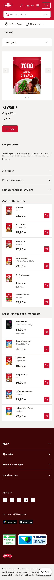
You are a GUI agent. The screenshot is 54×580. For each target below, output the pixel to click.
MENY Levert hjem (13, 464)
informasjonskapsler (36, 572)
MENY (6, 443)
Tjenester (8, 454)
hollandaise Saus (24, 408)
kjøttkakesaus (22, 275)
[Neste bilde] (48, 70)
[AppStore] (26, 522)
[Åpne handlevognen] (46, 5)
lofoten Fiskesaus (24, 391)
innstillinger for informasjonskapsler (36, 575)
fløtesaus (20, 357)
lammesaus (21, 258)
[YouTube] (19, 500)
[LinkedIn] (26, 500)
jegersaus (20, 241)
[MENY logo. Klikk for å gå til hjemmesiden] (8, 5)
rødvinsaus (21, 321)
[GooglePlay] (10, 522)
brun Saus (20, 224)
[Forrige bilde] (6, 70)
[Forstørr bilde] (27, 75)
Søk (45, 14)
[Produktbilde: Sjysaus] (25, 97)
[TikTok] (33, 500)
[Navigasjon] (38, 5)
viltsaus (19, 207)
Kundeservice (10, 475)
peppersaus (21, 374)
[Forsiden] (28, 97)
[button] (27, 42)
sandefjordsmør (23, 341)
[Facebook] (5, 500)
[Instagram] (12, 500)
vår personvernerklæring (15, 572)
